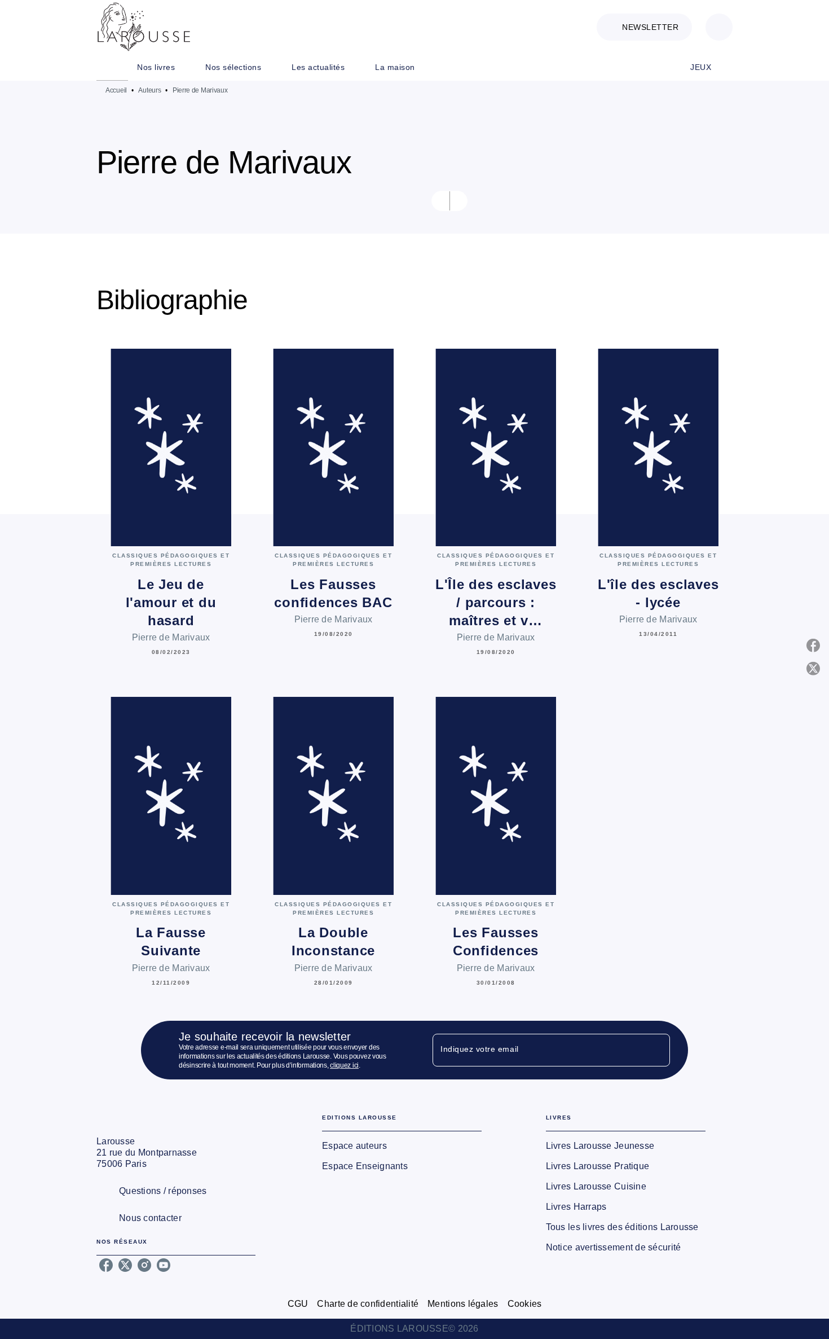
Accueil (116, 90)
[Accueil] (143, 27)
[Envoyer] (656, 1050)
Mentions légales (462, 1304)
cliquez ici (344, 1065)
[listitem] (106, 1265)
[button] (644, 27)
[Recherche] (719, 27)
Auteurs (149, 90)
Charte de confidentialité (367, 1304)
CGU (298, 1304)
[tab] (112, 67)
